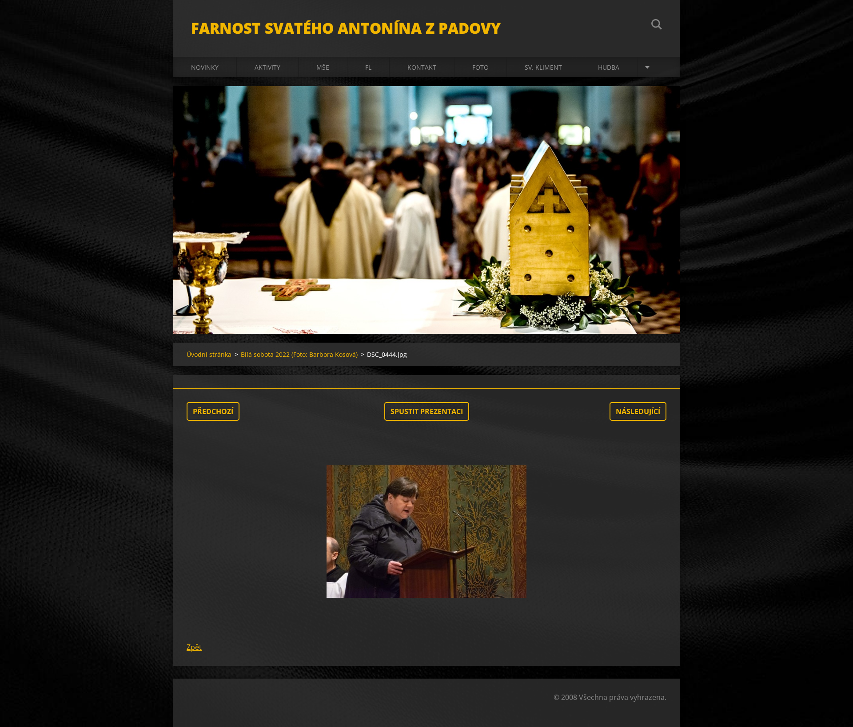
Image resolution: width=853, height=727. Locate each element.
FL (368, 67)
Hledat (656, 26)
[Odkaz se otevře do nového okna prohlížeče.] (426, 531)
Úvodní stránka (209, 354)
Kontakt (421, 67)
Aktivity (267, 67)
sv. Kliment (543, 67)
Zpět (194, 647)
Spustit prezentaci (427, 411)
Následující (638, 411)
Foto (480, 67)
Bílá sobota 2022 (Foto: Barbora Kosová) (299, 354)
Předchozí (213, 411)
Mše (322, 67)
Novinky (205, 67)
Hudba (608, 67)
